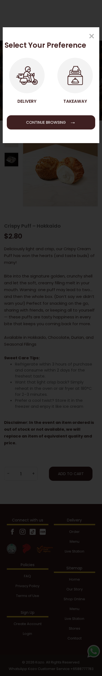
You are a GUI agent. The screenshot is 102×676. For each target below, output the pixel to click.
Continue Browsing (51, 121)
